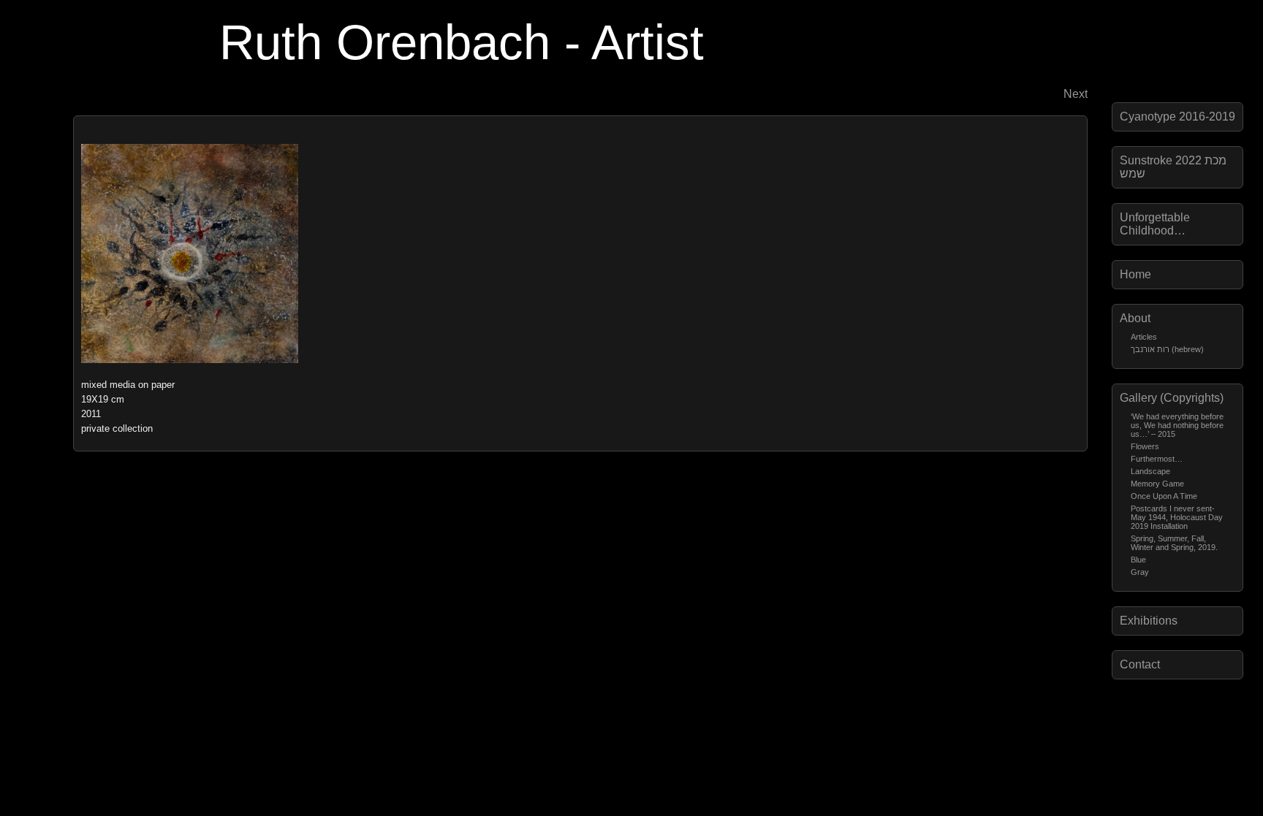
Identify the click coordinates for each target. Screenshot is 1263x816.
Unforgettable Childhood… (1155, 224)
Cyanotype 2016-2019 (1177, 116)
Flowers (1145, 446)
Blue (1138, 559)
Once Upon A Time (1164, 496)
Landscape (1150, 471)
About (1135, 318)
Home (1135, 274)
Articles (1144, 336)
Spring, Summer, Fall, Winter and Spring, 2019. (1174, 543)
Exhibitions (1148, 620)
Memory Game (1157, 483)
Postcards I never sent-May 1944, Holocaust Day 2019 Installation (1177, 517)
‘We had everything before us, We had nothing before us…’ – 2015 (1177, 425)
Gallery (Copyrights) (1172, 398)
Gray (1140, 572)
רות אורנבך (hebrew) (1167, 349)
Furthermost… (1157, 458)
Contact (1140, 664)
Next (1075, 94)
